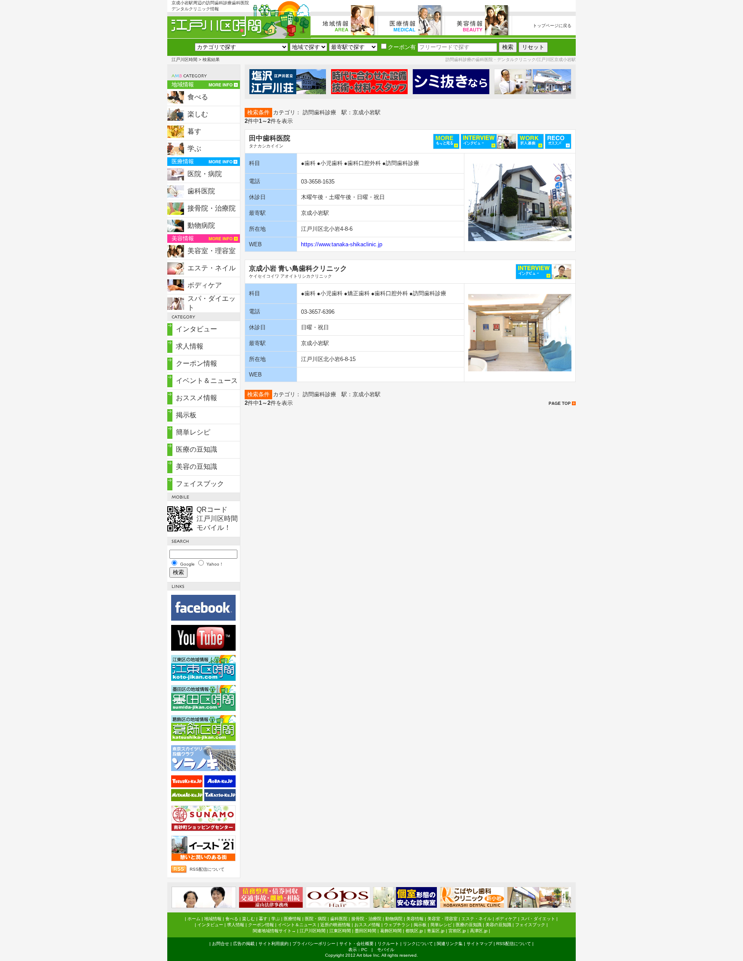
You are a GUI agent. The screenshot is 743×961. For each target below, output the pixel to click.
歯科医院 (201, 191)
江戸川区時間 (184, 59)
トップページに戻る (552, 25)
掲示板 (186, 415)
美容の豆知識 (196, 466)
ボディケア (204, 285)
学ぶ (194, 148)
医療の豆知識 (196, 449)
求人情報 (189, 346)
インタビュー (196, 329)
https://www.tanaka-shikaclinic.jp (341, 244)
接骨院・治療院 (211, 208)
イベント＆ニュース (207, 380)
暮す (194, 131)
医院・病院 (204, 174)
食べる (197, 97)
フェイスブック (200, 483)
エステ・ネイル (211, 268)
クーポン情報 (196, 363)
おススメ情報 (196, 397)
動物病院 (201, 225)
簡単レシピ (193, 432)
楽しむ (197, 114)
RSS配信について (207, 869)
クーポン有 (402, 47)
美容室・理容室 (211, 250)
